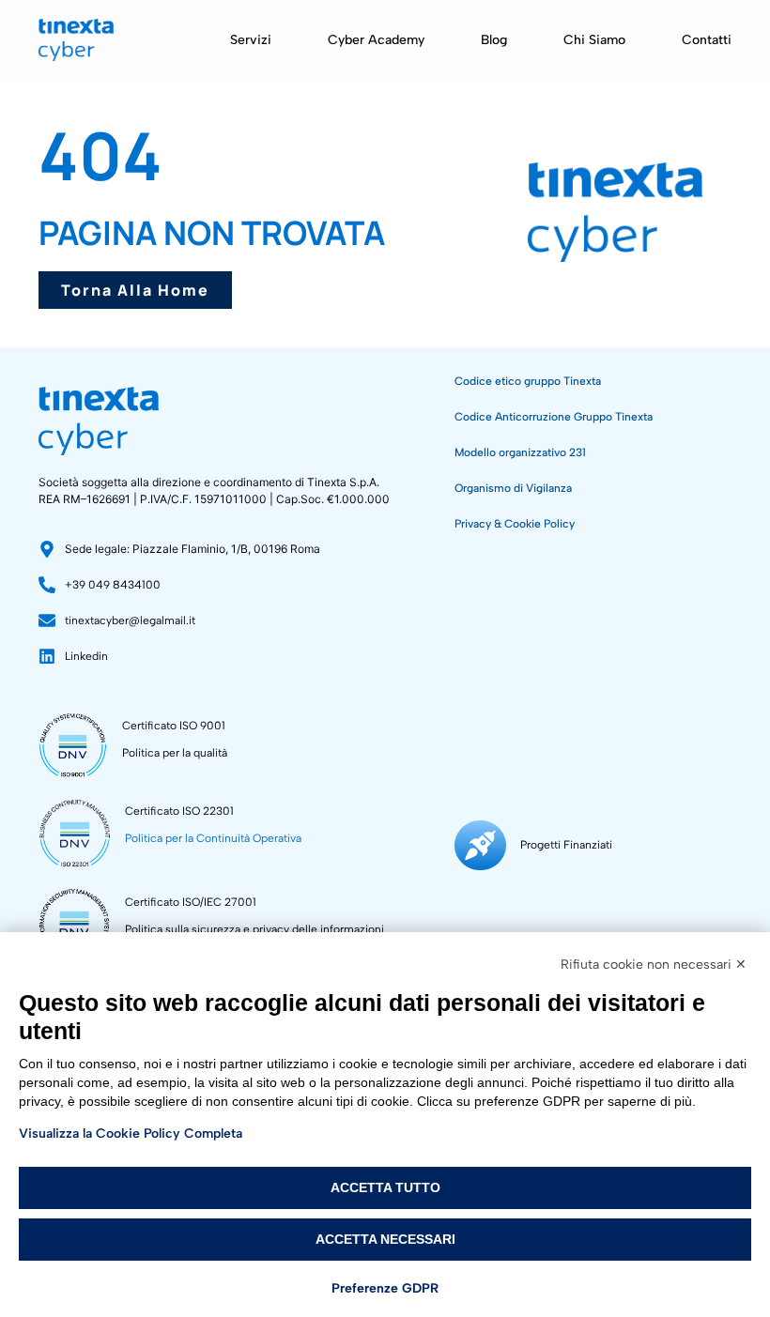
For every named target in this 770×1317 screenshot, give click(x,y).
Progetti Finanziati (566, 844)
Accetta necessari (385, 1239)
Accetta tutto (385, 1187)
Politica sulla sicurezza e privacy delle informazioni (254, 929)
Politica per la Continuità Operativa (213, 838)
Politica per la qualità (174, 752)
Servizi (250, 40)
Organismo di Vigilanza (513, 488)
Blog (494, 40)
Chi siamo (594, 40)
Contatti (707, 40)
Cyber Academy (376, 40)
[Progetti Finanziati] (480, 845)
